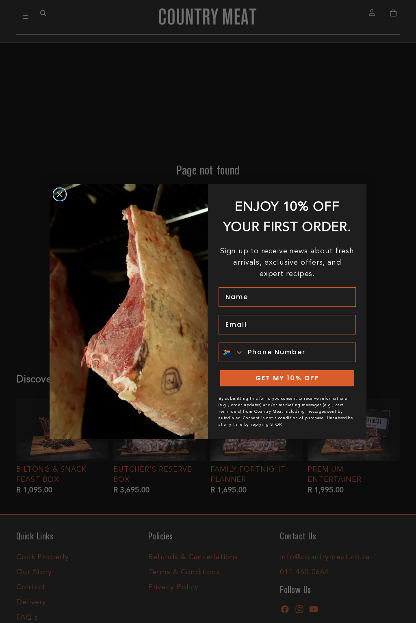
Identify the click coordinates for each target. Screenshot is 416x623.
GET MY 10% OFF (287, 378)
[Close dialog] (60, 194)
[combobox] (231, 352)
